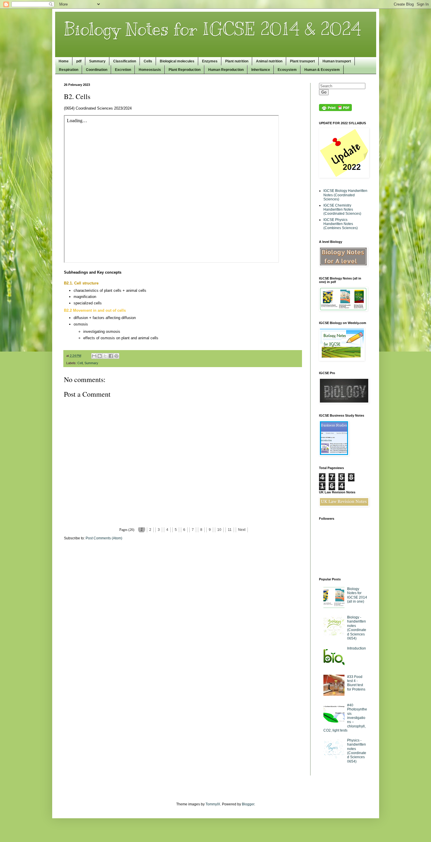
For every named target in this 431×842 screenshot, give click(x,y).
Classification (124, 61)
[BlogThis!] (100, 356)
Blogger (248, 804)
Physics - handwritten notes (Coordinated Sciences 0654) (356, 750)
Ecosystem (287, 70)
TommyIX (213, 804)
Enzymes (210, 61)
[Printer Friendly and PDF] (335, 110)
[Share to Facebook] (111, 356)
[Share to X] (105, 356)
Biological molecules (177, 61)
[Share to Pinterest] (116, 356)
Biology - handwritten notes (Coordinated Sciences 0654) (356, 627)
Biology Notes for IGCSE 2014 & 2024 (212, 29)
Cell (80, 363)
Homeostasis (150, 70)
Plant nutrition (236, 61)
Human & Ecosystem (322, 70)
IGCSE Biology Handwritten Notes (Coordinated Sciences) (345, 195)
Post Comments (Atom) (104, 538)
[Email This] (94, 356)
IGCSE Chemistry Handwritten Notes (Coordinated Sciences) (342, 209)
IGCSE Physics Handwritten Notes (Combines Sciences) (340, 224)
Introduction (356, 648)
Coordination (96, 70)
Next (241, 530)
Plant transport (302, 61)
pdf (79, 61)
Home (64, 61)
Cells (148, 61)
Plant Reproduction (185, 70)
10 (219, 530)
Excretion (123, 70)
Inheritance (260, 70)
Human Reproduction (226, 70)
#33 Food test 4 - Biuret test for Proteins (356, 683)
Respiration (68, 70)
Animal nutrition (269, 61)
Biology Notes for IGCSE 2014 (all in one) (357, 595)
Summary (97, 61)
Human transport (337, 61)
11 (230, 530)
